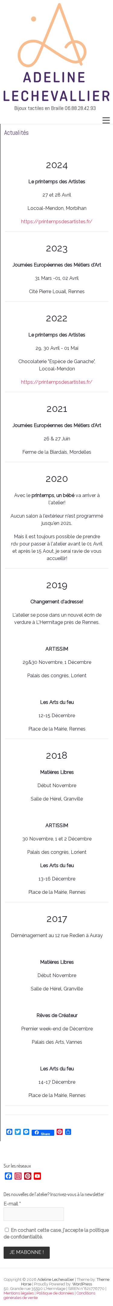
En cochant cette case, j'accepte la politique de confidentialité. (56, 1233)
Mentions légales (19, 1293)
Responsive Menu (105, 120)
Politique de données (55, 1293)
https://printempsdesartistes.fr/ (57, 221)
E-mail (12, 1204)
